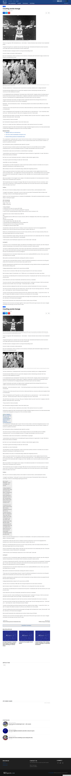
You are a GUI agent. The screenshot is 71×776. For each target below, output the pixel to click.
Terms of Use (5, 763)
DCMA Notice (5, 765)
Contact (4, 762)
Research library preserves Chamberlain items (15, 136)
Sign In (17, 1)
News (4, 665)
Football (19, 3)
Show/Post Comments (26, 625)
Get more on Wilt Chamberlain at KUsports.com (16, 134)
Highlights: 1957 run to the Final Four (13, 132)
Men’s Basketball (12, 3)
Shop (64, 1)
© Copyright (51, 772)
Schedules (10, 1)
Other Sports (25, 3)
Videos (14, 1)
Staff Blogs (32, 3)
